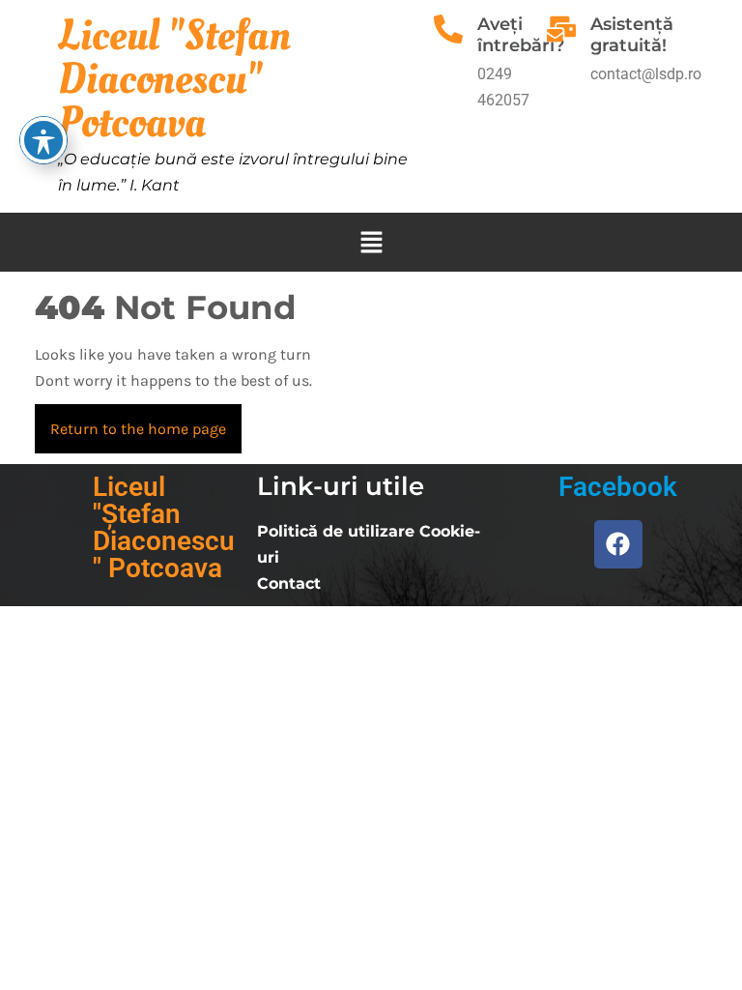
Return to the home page (146, 421)
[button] (371, 242)
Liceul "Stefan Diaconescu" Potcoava (174, 79)
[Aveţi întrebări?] (448, 29)
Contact (289, 583)
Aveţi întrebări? (520, 35)
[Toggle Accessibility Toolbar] (43, 140)
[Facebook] (618, 544)
